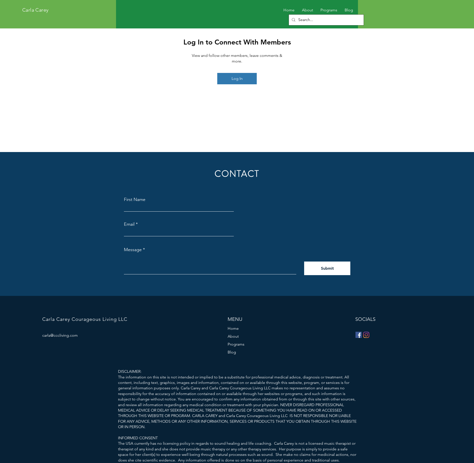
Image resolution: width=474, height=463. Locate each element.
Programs (236, 344)
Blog (232, 352)
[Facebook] (359, 335)
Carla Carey (35, 10)
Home (233, 328)
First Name (134, 199)
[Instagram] (366, 335)
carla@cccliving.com (60, 335)
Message (133, 249)
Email (129, 224)
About (233, 336)
